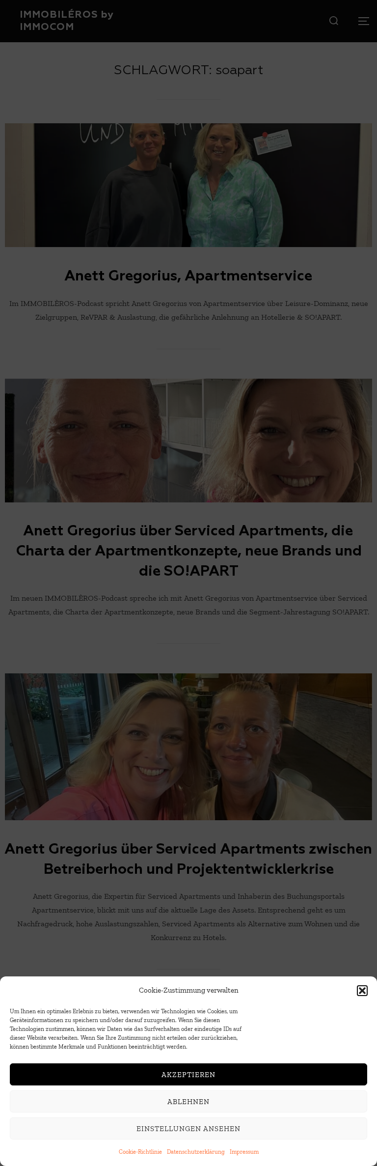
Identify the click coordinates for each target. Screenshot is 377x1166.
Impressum (244, 1151)
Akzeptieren (188, 1074)
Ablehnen (188, 1101)
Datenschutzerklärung (196, 1151)
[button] (362, 991)
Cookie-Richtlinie (140, 1151)
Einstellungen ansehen (188, 1128)
